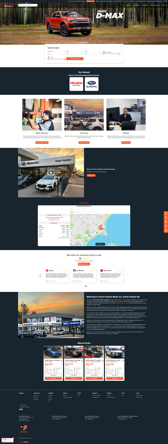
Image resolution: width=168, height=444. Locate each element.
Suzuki (127, 303)
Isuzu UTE (118, 303)
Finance (108, 395)
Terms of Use (139, 397)
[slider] (104, 54)
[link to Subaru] (91, 84)
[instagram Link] (166, 1)
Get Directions (100, 244)
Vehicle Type (50, 51)
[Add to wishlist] (62, 361)
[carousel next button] (127, 275)
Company (144, 5)
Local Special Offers (96, 395)
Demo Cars (36, 397)
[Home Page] (9, 5)
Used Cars (36, 399)
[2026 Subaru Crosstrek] (53, 352)
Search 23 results (75, 58)
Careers (50, 399)
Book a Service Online (67, 397)
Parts (79, 395)
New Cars (36, 395)
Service (64, 395)
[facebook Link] (164, 1)
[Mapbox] (74, 245)
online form (112, 326)
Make (67, 51)
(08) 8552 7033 (55, 218)
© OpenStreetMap (126, 245)
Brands (128, 5)
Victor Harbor (84, 202)
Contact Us (53, 378)
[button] (7, 440)
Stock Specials (95, 397)
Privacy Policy (139, 395)
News (49, 401)
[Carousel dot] (76, 42)
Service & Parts (155, 5)
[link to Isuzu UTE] (76, 84)
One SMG (123, 299)
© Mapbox (120, 245)
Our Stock (136, 5)
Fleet (123, 395)
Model (86, 51)
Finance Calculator (111, 397)
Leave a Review (85, 264)
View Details (53, 375)
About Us (50, 397)
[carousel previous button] (40, 275)
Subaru (123, 303)
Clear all (118, 48)
